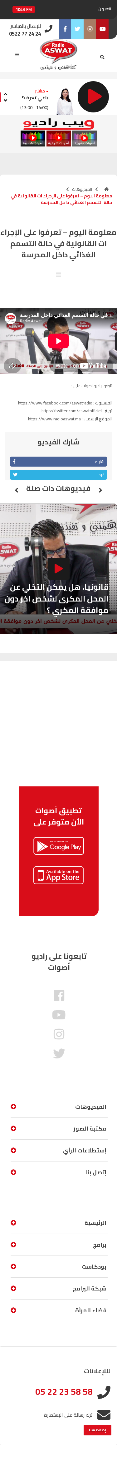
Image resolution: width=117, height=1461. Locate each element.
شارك (100, 462)
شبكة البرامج (89, 1288)
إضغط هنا (97, 1430)
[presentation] (5, 93)
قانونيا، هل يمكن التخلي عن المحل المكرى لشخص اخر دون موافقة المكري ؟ (57, 598)
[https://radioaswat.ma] (106, 189)
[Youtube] (102, 29)
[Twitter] (77, 29)
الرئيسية (95, 1223)
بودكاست (94, 1266)
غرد (102, 475)
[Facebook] (65, 29)
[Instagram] (90, 29)
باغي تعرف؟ (35, 97)
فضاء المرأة (90, 1310)
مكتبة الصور (90, 1128)
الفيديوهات (82, 189)
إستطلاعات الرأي (84, 1150)
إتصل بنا (95, 1172)
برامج (99, 1245)
